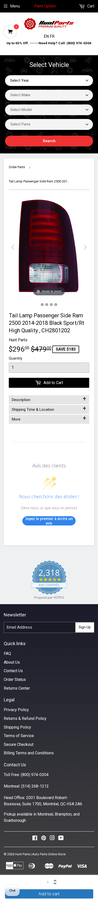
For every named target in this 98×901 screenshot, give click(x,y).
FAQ (7, 653)
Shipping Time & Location (49, 408)
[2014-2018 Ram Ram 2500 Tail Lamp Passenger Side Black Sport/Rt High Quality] (42, 304)
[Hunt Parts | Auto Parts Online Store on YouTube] (61, 839)
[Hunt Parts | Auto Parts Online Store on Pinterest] (43, 839)
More (49, 418)
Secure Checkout (18, 744)
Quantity (15, 358)
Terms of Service (19, 735)
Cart (90, 6)
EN (47, 36)
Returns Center (17, 688)
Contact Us (13, 670)
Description (49, 398)
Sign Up (85, 627)
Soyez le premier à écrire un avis (49, 520)
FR (52, 36)
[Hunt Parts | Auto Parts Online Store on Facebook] (34, 839)
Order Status (15, 679)
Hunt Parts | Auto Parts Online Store (40, 854)
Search (49, 141)
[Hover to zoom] (49, 247)
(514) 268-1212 (35, 786)
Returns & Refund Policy (25, 718)
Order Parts (17, 167)
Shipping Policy (17, 727)
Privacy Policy (16, 709)
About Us (12, 662)
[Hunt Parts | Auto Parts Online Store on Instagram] (52, 839)
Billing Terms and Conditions (29, 753)
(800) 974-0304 (34, 774)
